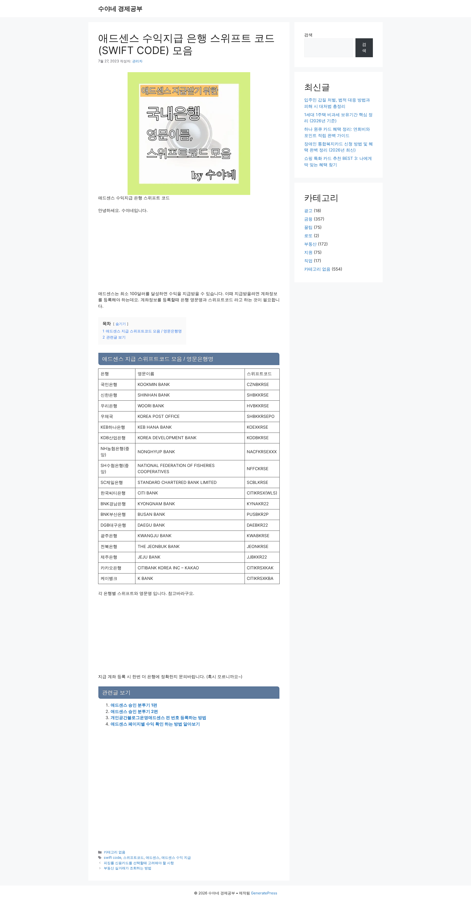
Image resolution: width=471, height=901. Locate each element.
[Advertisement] (189, 254)
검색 (308, 34)
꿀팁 (308, 227)
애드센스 (152, 857)
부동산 (310, 244)
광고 (308, 210)
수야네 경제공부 (120, 8)
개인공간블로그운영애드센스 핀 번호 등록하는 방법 (158, 717)
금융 (308, 219)
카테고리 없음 (114, 852)
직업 (308, 260)
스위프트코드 (133, 857)
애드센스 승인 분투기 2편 (134, 711)
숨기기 (121, 324)
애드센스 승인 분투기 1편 (134, 705)
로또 (308, 235)
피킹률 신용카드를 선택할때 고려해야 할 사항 (139, 863)
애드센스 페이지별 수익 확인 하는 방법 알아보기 (155, 724)
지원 (308, 252)
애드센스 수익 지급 (176, 857)
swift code (112, 857)
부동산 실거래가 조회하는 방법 (127, 868)
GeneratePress (264, 893)
